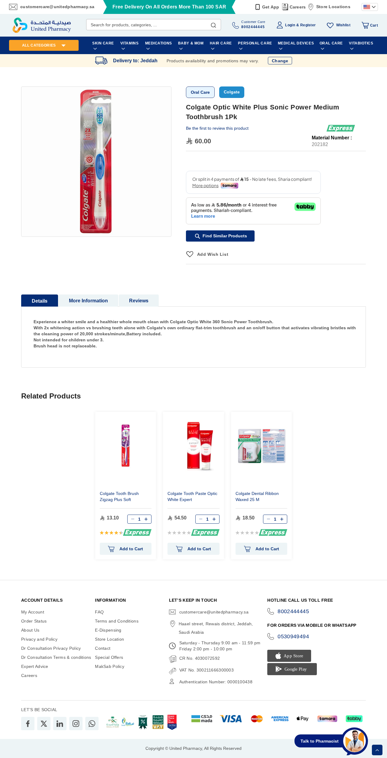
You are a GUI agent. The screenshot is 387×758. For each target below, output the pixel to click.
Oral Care (200, 92)
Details (39, 301)
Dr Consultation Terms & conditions (56, 657)
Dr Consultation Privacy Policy (51, 648)
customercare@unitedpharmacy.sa (57, 6)
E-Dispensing (108, 630)
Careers (298, 7)
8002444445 (293, 611)
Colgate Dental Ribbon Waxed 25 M (257, 496)
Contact (102, 648)
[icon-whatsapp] (92, 723)
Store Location (109, 639)
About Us (30, 630)
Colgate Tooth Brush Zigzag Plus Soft (119, 496)
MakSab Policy (109, 666)
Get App (270, 7)
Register (308, 25)
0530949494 (293, 636)
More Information (88, 300)
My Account (32, 612)
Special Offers (109, 657)
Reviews (138, 300)
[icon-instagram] (76, 723)
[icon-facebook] (27, 723)
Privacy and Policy (39, 639)
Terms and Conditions (116, 621)
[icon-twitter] (43, 723)
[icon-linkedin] (60, 723)
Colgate (232, 91)
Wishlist (343, 25)
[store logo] (41, 25)
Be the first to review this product (217, 128)
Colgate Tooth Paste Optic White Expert (192, 496)
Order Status (34, 621)
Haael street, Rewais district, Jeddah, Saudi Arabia (216, 628)
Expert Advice (34, 666)
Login (290, 25)
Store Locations (333, 6)
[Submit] (213, 24)
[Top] (377, 750)
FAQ (99, 612)
